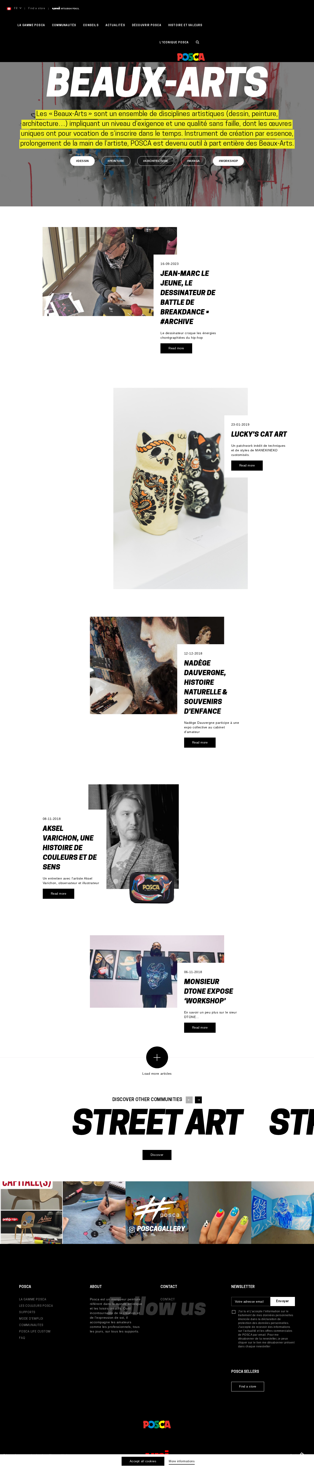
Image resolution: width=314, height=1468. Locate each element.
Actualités (115, 25)
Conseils (91, 25)
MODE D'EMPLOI (31, 1318)
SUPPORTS (27, 1312)
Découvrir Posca (146, 25)
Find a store (36, 8)
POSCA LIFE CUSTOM (35, 1331)
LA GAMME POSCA (32, 1299)
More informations (182, 1461)
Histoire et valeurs (185, 25)
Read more (176, 348)
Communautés (64, 25)
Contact (167, 1299)
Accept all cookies (143, 1461)
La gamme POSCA (31, 25)
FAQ (22, 1338)
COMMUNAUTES (31, 1325)
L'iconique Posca (174, 42)
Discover (157, 1155)
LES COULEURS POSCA (36, 1305)
